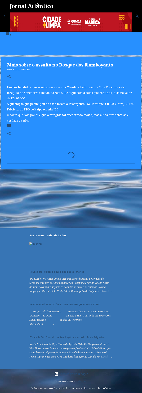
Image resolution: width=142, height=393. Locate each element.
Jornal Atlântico (31, 6)
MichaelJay (81, 381)
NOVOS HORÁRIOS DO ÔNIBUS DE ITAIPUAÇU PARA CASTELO (64, 304)
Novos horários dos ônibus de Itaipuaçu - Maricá (56, 271)
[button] (9, 76)
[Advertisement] (71, 198)
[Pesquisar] (137, 16)
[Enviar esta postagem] (9, 127)
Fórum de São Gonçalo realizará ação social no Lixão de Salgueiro (67, 337)
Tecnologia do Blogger (73, 374)
